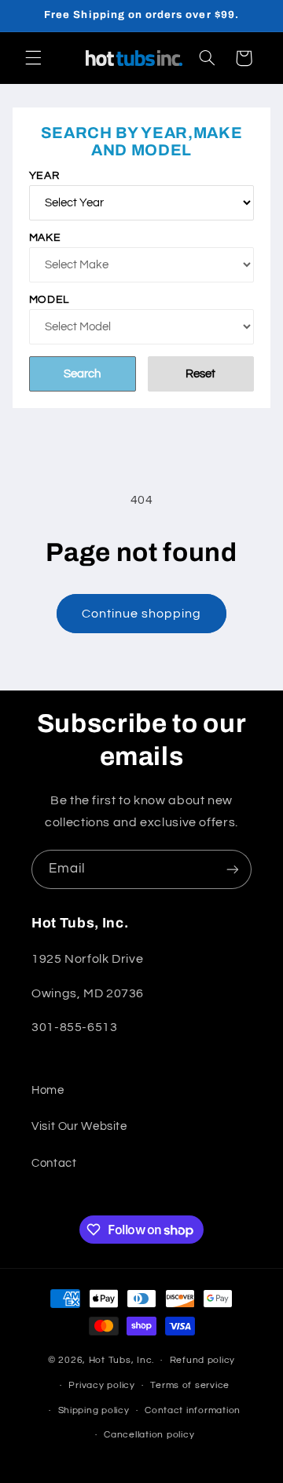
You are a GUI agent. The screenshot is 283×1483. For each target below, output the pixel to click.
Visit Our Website (79, 1126)
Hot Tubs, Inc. (121, 1360)
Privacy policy (101, 1385)
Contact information (193, 1410)
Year (44, 175)
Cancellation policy (149, 1434)
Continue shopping (142, 613)
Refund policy (203, 1360)
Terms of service (190, 1385)
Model (49, 299)
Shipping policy (94, 1410)
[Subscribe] (233, 869)
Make (45, 237)
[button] (33, 58)
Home (47, 1090)
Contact (53, 1163)
